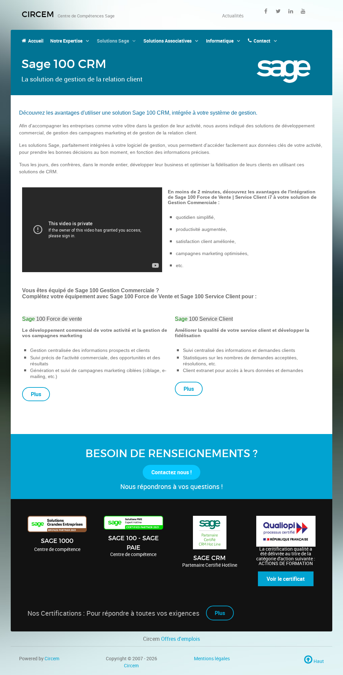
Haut (318, 661)
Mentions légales (212, 658)
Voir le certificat (286, 578)
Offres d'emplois (180, 638)
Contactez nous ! (171, 472)
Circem (52, 658)
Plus (220, 613)
